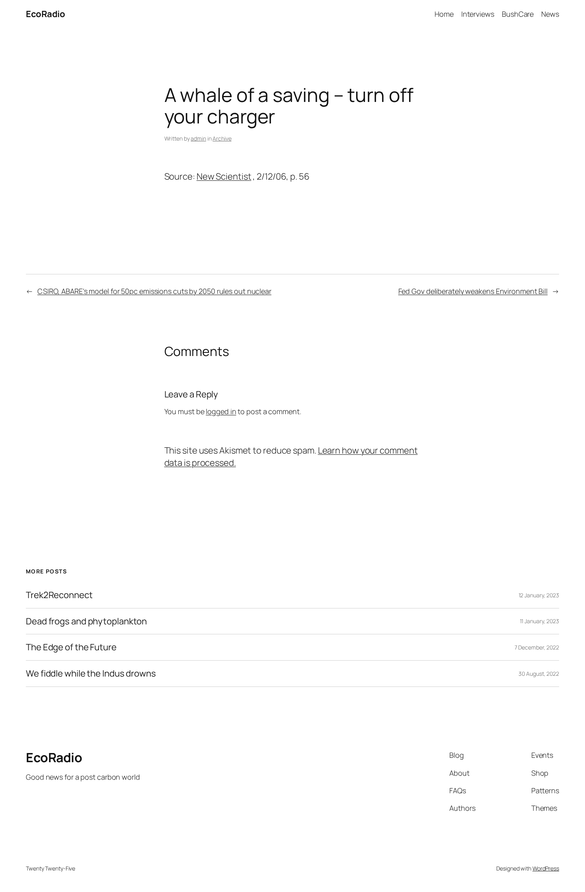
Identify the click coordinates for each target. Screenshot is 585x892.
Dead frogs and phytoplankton (86, 621)
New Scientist (224, 176)
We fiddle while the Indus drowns (91, 674)
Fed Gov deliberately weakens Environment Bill (473, 291)
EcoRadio (45, 14)
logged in (221, 411)
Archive (222, 138)
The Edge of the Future (71, 647)
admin (198, 138)
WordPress (545, 868)
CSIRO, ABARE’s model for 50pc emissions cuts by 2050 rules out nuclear (154, 291)
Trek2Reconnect (59, 595)
